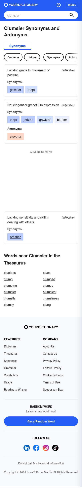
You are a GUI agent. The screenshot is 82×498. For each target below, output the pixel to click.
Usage (8, 382)
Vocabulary (11, 375)
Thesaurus (11, 353)
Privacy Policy (51, 361)
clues (47, 272)
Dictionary (10, 346)
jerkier (28, 119)
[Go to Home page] (21, 4)
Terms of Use (51, 382)
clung (47, 304)
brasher (15, 237)
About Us (49, 346)
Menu (72, 5)
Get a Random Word (41, 421)
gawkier (15, 89)
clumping (10, 285)
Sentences (10, 361)
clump (8, 279)
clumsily (10, 298)
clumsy (9, 304)
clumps (48, 285)
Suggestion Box (53, 389)
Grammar (10, 368)
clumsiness (51, 298)
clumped (49, 279)
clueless (10, 272)
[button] (58, 5)
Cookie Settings (53, 375)
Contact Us (50, 353)
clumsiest (49, 291)
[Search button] (72, 15)
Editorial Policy (52, 368)
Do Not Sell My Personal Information (41, 463)
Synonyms (17, 45)
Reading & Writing (15, 389)
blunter (62, 119)
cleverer (15, 136)
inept (31, 89)
